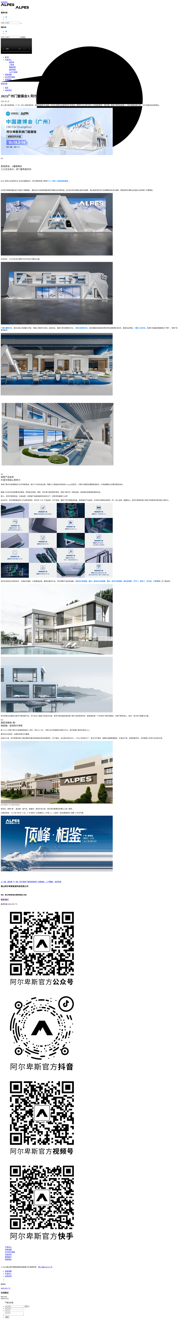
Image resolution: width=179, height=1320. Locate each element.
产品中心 (8, 60)
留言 (7, 1317)
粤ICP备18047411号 (45, 1267)
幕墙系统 (12, 67)
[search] (21, 23)
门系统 (11, 65)
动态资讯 (8, 90)
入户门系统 (13, 72)
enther (23, 37)
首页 (6, 88)
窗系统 (11, 62)
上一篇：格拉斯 (6, 882)
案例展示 (8, 1257)
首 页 (7, 57)
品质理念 (8, 79)
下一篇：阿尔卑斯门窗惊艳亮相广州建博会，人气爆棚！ (33, 882)
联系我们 (5, 900)
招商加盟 (8, 74)
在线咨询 (4, 2)
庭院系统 (12, 69)
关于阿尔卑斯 (10, 77)
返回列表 (4, 84)
